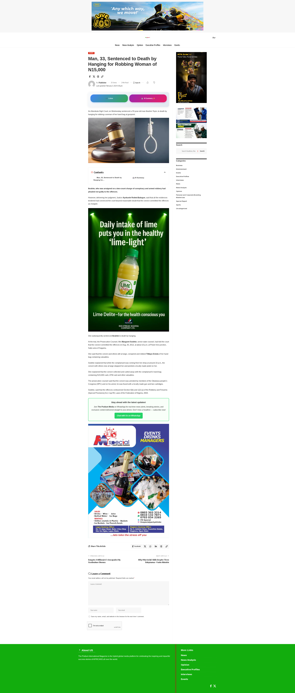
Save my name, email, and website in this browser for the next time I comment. (117, 616)
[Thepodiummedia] (147, 37)
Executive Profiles (191, 176)
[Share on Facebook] (89, 76)
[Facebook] (210, 686)
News (91, 53)
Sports (191, 205)
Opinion (191, 191)
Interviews (191, 180)
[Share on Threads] (98, 76)
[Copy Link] (102, 76)
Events (191, 173)
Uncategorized (191, 208)
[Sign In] (80, 38)
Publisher (102, 83)
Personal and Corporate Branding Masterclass (191, 196)
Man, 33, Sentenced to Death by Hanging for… (107, 179)
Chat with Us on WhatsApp (128, 416)
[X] (215, 686)
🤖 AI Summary (138, 178)
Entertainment (191, 169)
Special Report (191, 201)
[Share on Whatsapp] (150, 546)
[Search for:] (189, 151)
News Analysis (191, 187)
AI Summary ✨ (148, 98)
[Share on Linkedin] (155, 546)
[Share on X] (94, 76)
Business (191, 165)
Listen (109, 98)
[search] (209, 38)
